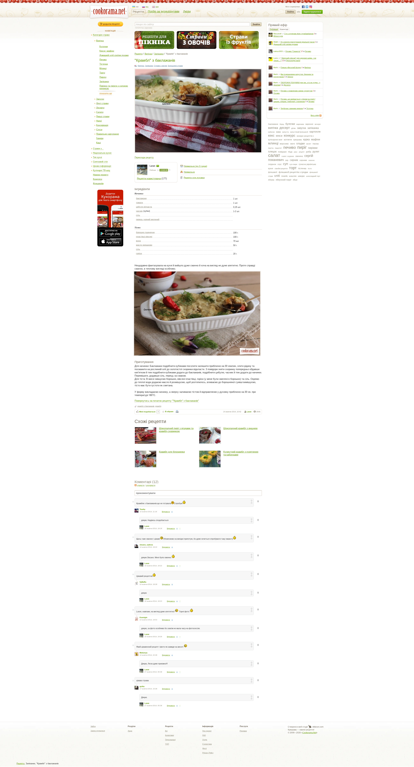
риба (308, 151)
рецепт (302, 152)
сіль (138, 215)
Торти (102, 73)
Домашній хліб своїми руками (114, 55)
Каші (98, 142)
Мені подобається (147, 412)
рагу (295, 152)
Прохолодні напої (293, 61)
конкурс (289, 135)
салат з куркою (288, 156)
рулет (316, 151)
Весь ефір (315, 115)
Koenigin (143, 617)
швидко (301, 176)
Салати (99, 112)
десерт (284, 128)
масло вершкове (144, 245)
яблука (271, 180)
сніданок (272, 164)
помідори (282, 152)
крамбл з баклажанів (145, 406)
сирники (303, 160)
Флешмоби (98, 183)
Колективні (169, 735)
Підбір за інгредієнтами (163, 11)
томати (139, 202)
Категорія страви (101, 35)
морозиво (284, 144)
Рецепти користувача (149, 178)
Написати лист (157, 166)
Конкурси (97, 179)
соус (280, 164)
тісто (310, 168)
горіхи (139, 253)
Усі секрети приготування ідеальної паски (297, 42)
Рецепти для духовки (194, 177)
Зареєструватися (312, 12)
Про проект (207, 731)
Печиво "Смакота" (292, 51)
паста (270, 148)
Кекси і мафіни (106, 51)
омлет (308, 144)
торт (293, 168)
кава (278, 131)
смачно (311, 160)
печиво (289, 147)
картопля (315, 131)
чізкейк (284, 176)
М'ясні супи (278, 36)
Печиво (103, 59)
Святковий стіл (100, 161)
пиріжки (312, 148)
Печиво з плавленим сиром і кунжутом (296, 91)
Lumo (275, 58)
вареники (300, 124)
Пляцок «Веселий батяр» (291, 67)
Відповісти (166, 512)
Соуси (99, 129)
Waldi (275, 42)
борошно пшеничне (145, 232)
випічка (273, 128)
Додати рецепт (111, 24)
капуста (285, 132)
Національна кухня (102, 153)
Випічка (100, 40)
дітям (293, 128)
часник (139, 211)
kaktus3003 (278, 51)
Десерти (100, 108)
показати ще (105, 93)
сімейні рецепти (281, 168)
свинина (299, 156)
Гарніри (99, 138)
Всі (166, 731)
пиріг (302, 147)
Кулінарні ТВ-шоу (101, 170)
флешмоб (272, 172)
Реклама (243, 731)
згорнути (140, 485)
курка (306, 139)
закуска (301, 128)
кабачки (271, 132)
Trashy (142, 509)
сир (286, 160)
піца (290, 151)
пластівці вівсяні (144, 236)
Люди (187, 11)
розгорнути (150, 485)
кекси (279, 135)
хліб (277, 175)
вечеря (318, 124)
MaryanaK (277, 34)
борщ (282, 124)
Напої (99, 121)
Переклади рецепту (144, 157)
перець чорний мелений (147, 219)
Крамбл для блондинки (172, 451)
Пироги (102, 77)
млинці (273, 143)
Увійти (290, 12)
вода (138, 241)
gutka (142, 686)
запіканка (313, 128)
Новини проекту (100, 175)
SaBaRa (143, 582)
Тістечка (103, 64)
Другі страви (102, 103)
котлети (288, 139)
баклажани (273, 124)
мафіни (315, 139)
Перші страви (102, 116)
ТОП (167, 744)
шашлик (292, 176)
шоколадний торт (313, 176)
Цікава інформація (102, 166)
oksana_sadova (146, 545)
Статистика (207, 744)
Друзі (204, 748)
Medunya (143, 653)
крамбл (158, 406)
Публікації (274, 29)
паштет (278, 148)
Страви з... (98, 148)
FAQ (204, 735)
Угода (204, 740)
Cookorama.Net (309, 733)
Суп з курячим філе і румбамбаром (298, 34)
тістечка (302, 168)
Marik (275, 67)
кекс (271, 135)
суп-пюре (293, 164)
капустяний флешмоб (299, 132)
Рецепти (138, 11)
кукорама (297, 140)
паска (316, 143)
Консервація (102, 125)
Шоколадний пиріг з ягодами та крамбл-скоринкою (176, 430)
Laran (153, 166)
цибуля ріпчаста (144, 207)
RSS (320, 116)
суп (285, 164)
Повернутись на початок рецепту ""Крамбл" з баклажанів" (167, 400)
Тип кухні (97, 157)
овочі (292, 144)
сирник (294, 160)
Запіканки (104, 81)
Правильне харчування (107, 134)
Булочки (103, 46)
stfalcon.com (317, 727)
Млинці (102, 68)
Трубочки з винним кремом (292, 108)
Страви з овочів (160, 66)
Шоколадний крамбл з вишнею (240, 428)
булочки (290, 124)
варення (309, 124)
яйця (295, 180)
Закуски (100, 99)
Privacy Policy (207, 753)
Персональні (170, 740)
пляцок (272, 151)
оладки (300, 143)
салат (274, 155)
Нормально (189, 172)
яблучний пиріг (283, 179)
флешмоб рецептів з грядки (293, 172)
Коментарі (284, 29)
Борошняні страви (175, 66)
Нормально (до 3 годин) (195, 166)
